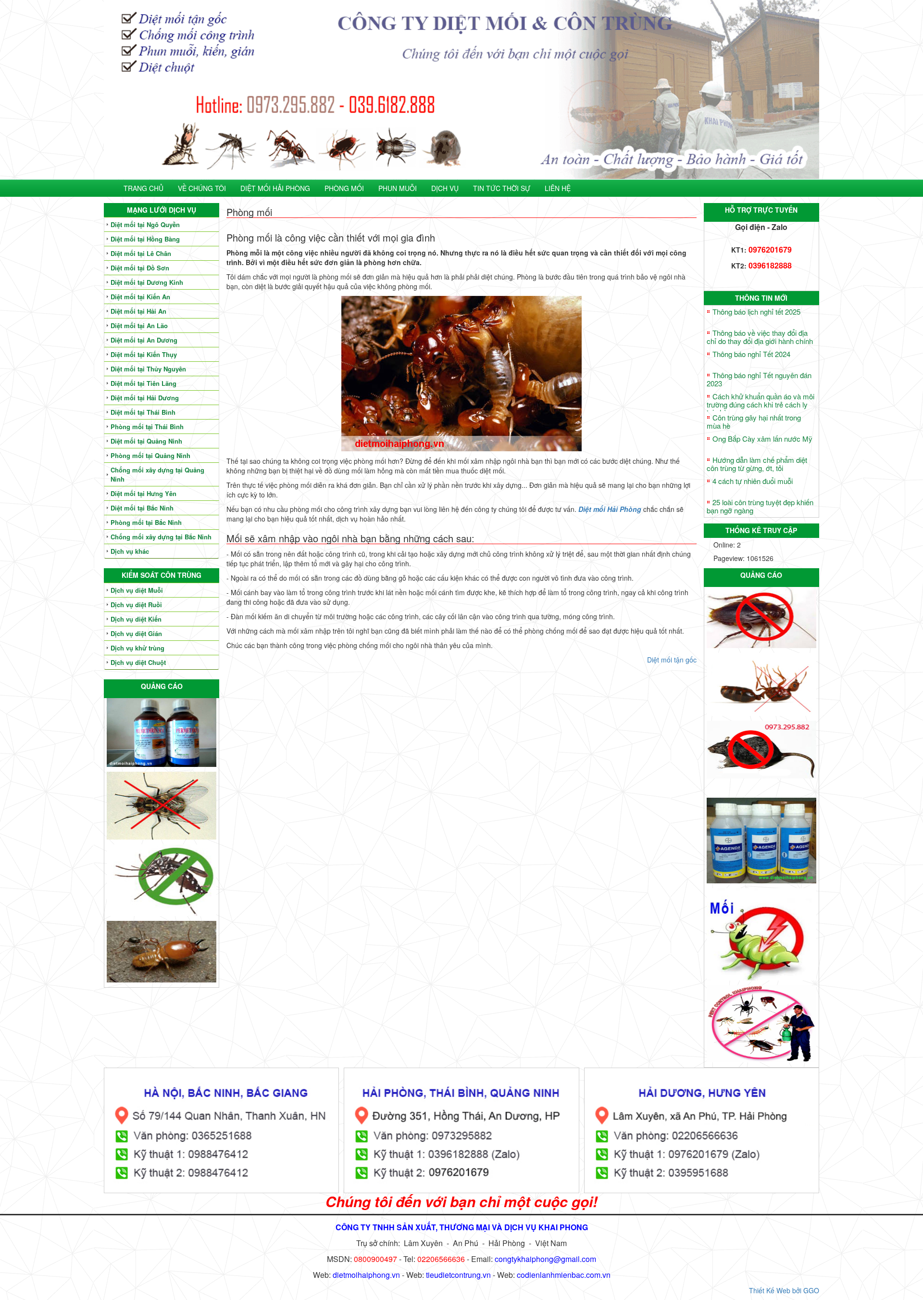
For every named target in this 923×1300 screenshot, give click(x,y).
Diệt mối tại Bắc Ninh (142, 507)
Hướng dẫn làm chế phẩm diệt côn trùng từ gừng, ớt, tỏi (757, 464)
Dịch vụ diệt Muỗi (137, 590)
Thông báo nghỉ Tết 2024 (751, 354)
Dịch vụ (445, 188)
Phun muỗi (397, 188)
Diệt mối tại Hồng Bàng (145, 238)
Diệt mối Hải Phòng (275, 188)
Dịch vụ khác (130, 551)
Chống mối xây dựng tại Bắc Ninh (161, 536)
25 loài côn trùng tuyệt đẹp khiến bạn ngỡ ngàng (760, 506)
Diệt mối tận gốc (672, 659)
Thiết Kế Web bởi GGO (784, 1290)
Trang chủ (143, 188)
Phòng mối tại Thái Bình (147, 426)
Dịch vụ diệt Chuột (138, 662)
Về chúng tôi (202, 188)
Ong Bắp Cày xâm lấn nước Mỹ (762, 438)
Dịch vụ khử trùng (137, 647)
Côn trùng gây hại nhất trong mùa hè (754, 421)
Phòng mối (344, 188)
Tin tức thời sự (501, 188)
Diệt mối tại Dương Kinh (147, 282)
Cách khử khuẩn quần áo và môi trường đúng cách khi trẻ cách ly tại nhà (760, 404)
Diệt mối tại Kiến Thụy (144, 354)
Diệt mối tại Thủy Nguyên (148, 368)
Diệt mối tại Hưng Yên (143, 493)
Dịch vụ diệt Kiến (136, 619)
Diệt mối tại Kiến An (140, 296)
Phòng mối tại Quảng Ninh (150, 455)
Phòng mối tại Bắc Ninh (146, 522)
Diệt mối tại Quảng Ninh (146, 441)
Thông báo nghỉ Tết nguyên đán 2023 (759, 379)
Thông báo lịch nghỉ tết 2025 (756, 311)
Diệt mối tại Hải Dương (145, 397)
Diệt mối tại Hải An (138, 311)
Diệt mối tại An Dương (144, 339)
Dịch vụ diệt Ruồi (136, 604)
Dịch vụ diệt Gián (136, 633)
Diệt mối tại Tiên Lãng (143, 383)
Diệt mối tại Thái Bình (143, 412)
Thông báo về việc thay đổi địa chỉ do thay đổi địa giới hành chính (760, 337)
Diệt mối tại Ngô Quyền (145, 224)
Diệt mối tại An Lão (139, 325)
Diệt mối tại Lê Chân (141, 253)
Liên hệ (558, 188)
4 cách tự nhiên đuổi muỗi (752, 481)
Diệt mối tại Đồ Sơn (140, 267)
